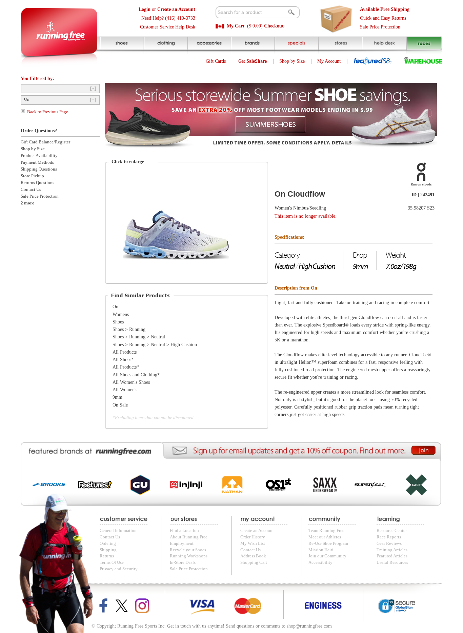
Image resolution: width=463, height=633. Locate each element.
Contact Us (31, 189)
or (167, 9)
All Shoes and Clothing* (136, 374)
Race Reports (389, 537)
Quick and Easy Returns (383, 18)
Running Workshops (188, 556)
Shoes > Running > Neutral (139, 336)
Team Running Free (326, 530)
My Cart (235, 25)
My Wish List (252, 543)
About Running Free (188, 537)
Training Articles (392, 550)
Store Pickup (32, 176)
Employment (182, 543)
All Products (125, 352)
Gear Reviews (389, 543)
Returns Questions (37, 182)
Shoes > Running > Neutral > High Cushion (155, 344)
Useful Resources (392, 562)
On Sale (120, 405)
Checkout (274, 25)
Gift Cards (216, 61)
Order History (252, 537)
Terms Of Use (112, 562)
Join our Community (327, 556)
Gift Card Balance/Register (45, 142)
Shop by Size (292, 61)
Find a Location (184, 530)
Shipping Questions (39, 169)
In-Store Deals (183, 562)
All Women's (125, 389)
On (26, 99)
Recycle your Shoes (188, 550)
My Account (329, 61)
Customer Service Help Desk (167, 26)
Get (252, 61)
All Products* (126, 367)
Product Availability (39, 155)
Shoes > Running (129, 329)
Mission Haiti (321, 550)
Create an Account (257, 530)
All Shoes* (123, 359)
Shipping (108, 550)
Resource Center (392, 530)
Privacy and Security (119, 569)
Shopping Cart (253, 562)
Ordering (108, 543)
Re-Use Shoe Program (328, 543)
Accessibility (320, 562)
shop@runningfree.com (309, 626)
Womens (121, 314)
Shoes (118, 321)
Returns (107, 556)
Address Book (253, 556)
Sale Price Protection (380, 26)
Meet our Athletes (324, 537)
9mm (117, 397)
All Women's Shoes (131, 382)
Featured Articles (392, 556)
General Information (118, 530)
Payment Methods (37, 162)
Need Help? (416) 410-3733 (168, 18)
